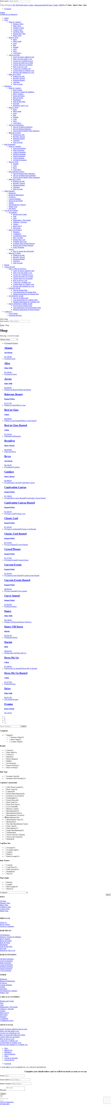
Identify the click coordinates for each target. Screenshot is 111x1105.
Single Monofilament (15, 830)
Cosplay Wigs (18, 30)
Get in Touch (13, 313)
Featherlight (12, 798)
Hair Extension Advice (16, 172)
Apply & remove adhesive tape (23, 57)
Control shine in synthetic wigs (23, 70)
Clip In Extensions (19, 148)
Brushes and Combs (20, 214)
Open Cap (11, 826)
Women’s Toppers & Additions (23, 92)
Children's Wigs (5, 907)
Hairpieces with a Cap (20, 105)
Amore (10, 750)
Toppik (11, 203)
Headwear (12, 193)
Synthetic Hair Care (20, 241)
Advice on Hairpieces (16, 125)
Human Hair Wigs (19, 34)
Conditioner (17, 234)
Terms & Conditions (7, 926)
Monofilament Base (14, 813)
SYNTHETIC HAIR (16, 296)
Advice (11, 249)
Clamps (15, 224)
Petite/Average (13, 856)
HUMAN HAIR (14, 288)
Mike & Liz (8, 1050)
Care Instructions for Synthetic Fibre (25, 300)
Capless (11, 791)
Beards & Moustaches (16, 195)
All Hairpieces (5, 935)
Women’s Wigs (18, 24)
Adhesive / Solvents (20, 222)
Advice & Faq (9, 1060)
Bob (14, 45)
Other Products (9, 191)
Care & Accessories (11, 210)
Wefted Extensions (19, 154)
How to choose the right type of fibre (12, 1035)
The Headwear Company (17, 205)
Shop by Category (15, 22)
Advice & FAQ (9, 267)
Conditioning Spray (19, 236)
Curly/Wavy (17, 53)
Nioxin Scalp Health (16, 201)
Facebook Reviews (15, 315)
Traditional (11, 832)
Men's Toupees (5, 939)
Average (11, 848)
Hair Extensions (9, 144)
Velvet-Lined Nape (14, 837)
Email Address (5, 1080)
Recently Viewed (19, 78)
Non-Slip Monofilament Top (17, 824)
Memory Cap (12, 809)
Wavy (15, 51)
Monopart (11, 822)
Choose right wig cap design (23, 65)
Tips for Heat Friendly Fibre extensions (26, 177)
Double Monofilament (15, 794)
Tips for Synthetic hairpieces (22, 127)
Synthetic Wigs (18, 32)
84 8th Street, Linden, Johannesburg (31, 5)
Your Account (18, 84)
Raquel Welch (13, 765)
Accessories (13, 212)
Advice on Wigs (14, 55)
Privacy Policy (5, 924)
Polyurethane (12, 828)
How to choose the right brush (23, 251)
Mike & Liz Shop (15, 74)
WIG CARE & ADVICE (17, 269)
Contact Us (8, 311)
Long (15, 43)
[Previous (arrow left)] (1, 1100)
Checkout (16, 82)
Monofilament (13, 811)
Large (9, 852)
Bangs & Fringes (19, 96)
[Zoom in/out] (1, 1098)
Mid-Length (17, 41)
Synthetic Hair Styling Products (24, 243)
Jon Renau (11, 763)
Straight (15, 47)
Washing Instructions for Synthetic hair (26, 302)
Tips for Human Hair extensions (24, 173)
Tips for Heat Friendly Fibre (22, 306)
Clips (15, 218)
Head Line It (17, 226)
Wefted (10, 839)
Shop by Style (13, 37)
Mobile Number (5, 1084)
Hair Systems (17, 90)
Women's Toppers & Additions (10, 937)
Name (2, 1076)
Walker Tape (13, 207)
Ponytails (16, 104)
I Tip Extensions (18, 158)
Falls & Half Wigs (19, 102)
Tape (14, 216)
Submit (3, 1094)
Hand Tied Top (13, 804)
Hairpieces (8, 86)
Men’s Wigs (17, 26)
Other (6, 1056)
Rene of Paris (12, 767)
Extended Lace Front (15, 796)
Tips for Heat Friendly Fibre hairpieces (26, 131)
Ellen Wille (12, 752)
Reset (108, 895)
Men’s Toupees (18, 94)
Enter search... (5, 1)
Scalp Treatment (18, 247)
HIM (9, 761)
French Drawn (12, 800)
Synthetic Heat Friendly (16, 778)
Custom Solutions (15, 199)
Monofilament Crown (15, 815)
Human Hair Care (19, 240)
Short (15, 39)
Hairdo (10, 757)
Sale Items (12, 208)
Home (6, 18)
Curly (15, 49)
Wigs (6, 20)
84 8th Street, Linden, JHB (53, 5)
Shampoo (16, 232)
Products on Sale (18, 76)
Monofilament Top (15, 820)
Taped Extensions (19, 156)
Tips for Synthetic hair (20, 298)
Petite (9, 854)
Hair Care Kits (18, 238)
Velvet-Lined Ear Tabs (16, 835)
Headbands (17, 100)
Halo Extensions (18, 150)
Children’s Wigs (18, 28)
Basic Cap (12, 789)
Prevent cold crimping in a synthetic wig (14, 1045)
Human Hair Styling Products (23, 245)
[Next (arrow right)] (3, 1100)
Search (23, 726)
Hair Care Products (15, 230)
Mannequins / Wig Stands (22, 220)
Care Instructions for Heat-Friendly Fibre (27, 308)
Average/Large (13, 850)
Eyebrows (12, 197)
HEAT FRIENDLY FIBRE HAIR (20, 304)
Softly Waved (13, 869)
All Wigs (3, 901)
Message (3, 1090)
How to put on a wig (20, 67)
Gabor (10, 755)
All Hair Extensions (20, 160)
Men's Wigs (16, 739)
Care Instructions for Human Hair (24, 292)
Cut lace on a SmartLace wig (23, 61)
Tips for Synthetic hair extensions (24, 175)
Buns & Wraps (18, 98)
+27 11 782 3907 (13, 5)
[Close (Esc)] (7, 1098)
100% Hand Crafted (15, 787)
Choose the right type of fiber (23, 63)
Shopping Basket (19, 80)
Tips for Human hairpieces (22, 129)
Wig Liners (17, 228)
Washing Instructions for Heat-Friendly (26, 310)
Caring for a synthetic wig (22, 69)
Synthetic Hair (13, 776)
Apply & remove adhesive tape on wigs (13, 1029)
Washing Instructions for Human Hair (26, 294)
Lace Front (12, 807)
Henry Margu (12, 759)
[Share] (5, 1098)
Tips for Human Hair (20, 290)
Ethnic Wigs (17, 35)
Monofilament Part (13, 817)
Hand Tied (12, 802)
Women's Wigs (17, 737)
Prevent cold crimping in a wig (23, 72)
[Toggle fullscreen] (3, 1098)
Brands (6, 265)
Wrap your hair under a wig (22, 59)
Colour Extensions (19, 152)
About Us (3, 922)
